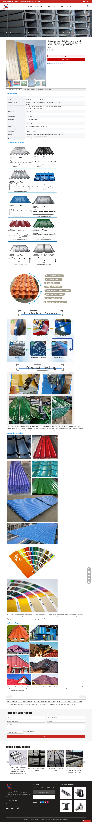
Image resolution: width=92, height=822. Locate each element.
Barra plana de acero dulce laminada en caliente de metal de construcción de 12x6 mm (37, 770)
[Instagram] (47, 802)
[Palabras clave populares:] (87, 6)
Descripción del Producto (14, 89)
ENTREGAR (46, 736)
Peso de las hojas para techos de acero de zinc (35, 704)
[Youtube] (45, 802)
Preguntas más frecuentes (44, 89)
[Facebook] (41, 802)
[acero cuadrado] (80, 806)
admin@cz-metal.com (34, 1)
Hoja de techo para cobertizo (14, 704)
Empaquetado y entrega (29, 89)
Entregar (44, 797)
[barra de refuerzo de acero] (66, 793)
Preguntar (66, 56)
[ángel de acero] (80, 793)
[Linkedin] (43, 802)
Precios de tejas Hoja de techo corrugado (44, 701)
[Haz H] (66, 806)
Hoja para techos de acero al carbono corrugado (19, 701)
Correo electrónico (44, 792)
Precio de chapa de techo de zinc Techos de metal (69, 701)
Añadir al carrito (66, 59)
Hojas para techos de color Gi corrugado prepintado (63, 704)
